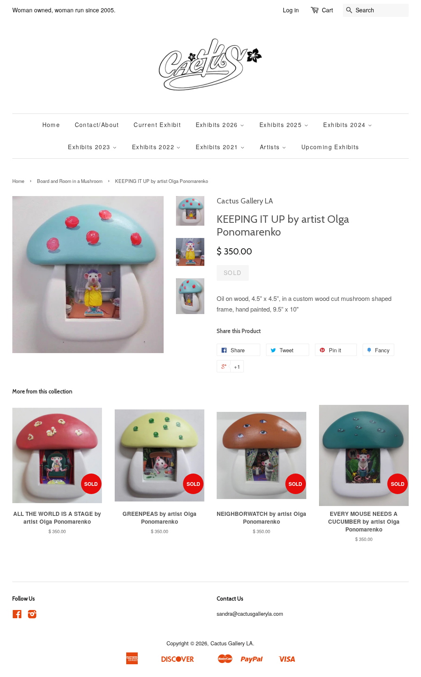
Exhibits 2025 (281, 124)
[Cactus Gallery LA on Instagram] (32, 615)
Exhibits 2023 (90, 147)
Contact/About (97, 124)
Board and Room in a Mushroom (69, 181)
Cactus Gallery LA (231, 643)
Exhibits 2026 (218, 124)
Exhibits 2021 (218, 147)
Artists (271, 147)
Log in (291, 10)
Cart (327, 10)
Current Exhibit (157, 124)
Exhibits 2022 (154, 147)
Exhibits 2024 (345, 124)
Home (51, 124)
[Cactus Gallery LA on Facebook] (17, 615)
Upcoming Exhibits (330, 147)
